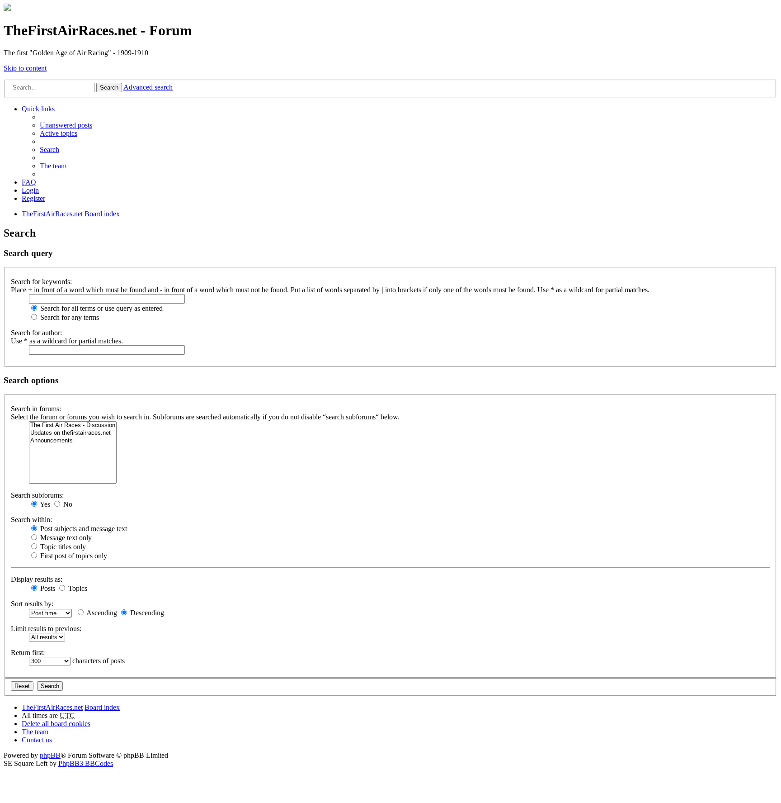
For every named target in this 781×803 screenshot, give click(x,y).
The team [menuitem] (53, 166)
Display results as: (36, 579)
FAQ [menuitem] (29, 182)
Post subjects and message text (82, 528)
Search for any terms (68, 317)
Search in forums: (36, 409)
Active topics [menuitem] (58, 133)
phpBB (50, 755)
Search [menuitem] (49, 149)
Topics (76, 588)
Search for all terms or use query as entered (100, 308)
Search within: (31, 519)
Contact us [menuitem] (37, 740)
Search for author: (36, 333)
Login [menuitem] (30, 190)
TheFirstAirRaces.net (52, 707)
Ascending (101, 613)
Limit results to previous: (46, 628)
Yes (44, 504)
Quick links (38, 109)
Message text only (65, 538)
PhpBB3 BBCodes (85, 763)
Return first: (28, 652)
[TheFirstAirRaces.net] (7, 8)
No (66, 504)
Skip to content (25, 68)
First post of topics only (72, 556)
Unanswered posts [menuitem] (66, 125)
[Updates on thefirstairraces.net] (72, 433)
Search (109, 87)
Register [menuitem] (33, 198)
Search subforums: (37, 495)
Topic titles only (62, 547)
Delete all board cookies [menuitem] (56, 723)
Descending (146, 613)
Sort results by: (32, 604)
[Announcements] (72, 441)
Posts (46, 588)
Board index (102, 707)
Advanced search (148, 87)
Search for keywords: (41, 281)
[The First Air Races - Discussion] (72, 425)
